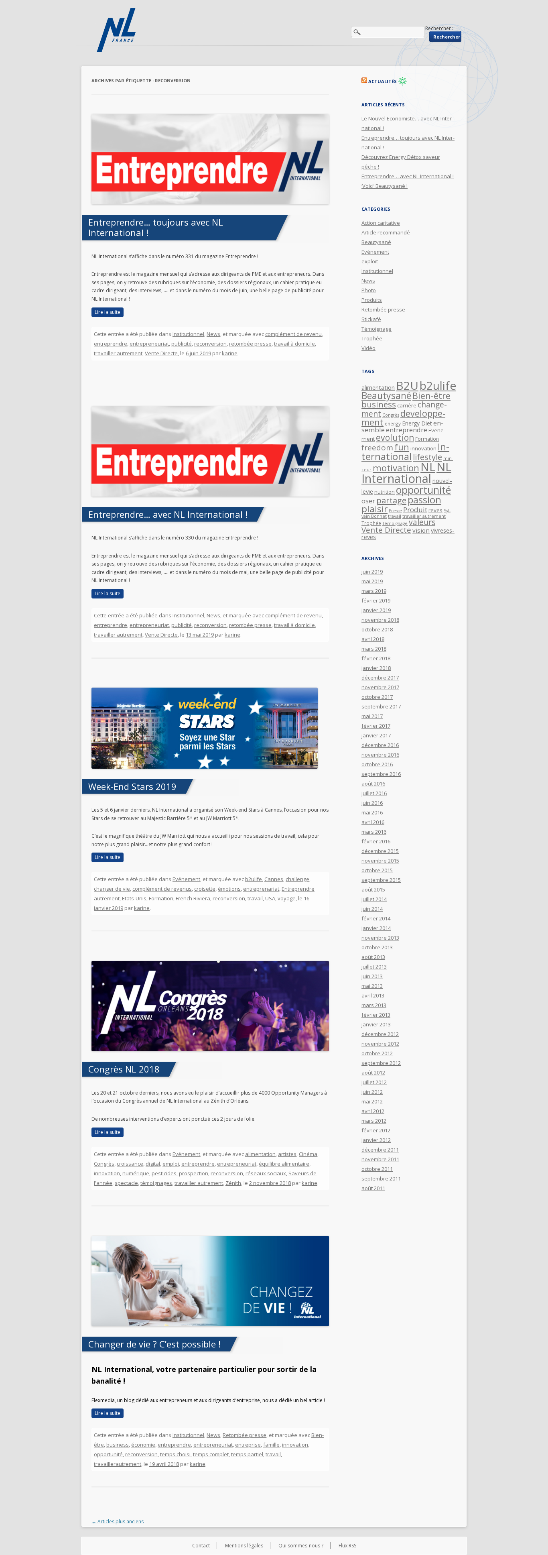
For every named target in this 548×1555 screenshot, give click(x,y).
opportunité (108, 1454)
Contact (201, 1545)
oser (368, 501)
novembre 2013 (380, 937)
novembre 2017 (380, 687)
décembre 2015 (380, 851)
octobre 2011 (377, 1168)
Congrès (104, 1163)
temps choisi (175, 1454)
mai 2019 (372, 581)
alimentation (260, 1154)
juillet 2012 (374, 1082)
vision (421, 530)
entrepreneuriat (149, 343)
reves (435, 510)
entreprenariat (261, 888)
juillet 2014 (374, 899)
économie (143, 1444)
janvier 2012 (376, 1140)
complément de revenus (162, 888)
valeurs (422, 522)
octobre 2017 (377, 696)
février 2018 (375, 658)
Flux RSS (347, 1545)
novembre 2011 (380, 1159)
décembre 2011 (380, 1149)
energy (393, 423)
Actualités (382, 81)
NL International (406, 472)
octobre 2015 (377, 870)
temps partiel (247, 1454)
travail (255, 898)
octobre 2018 (377, 629)
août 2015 (373, 889)
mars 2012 (373, 1120)
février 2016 (375, 841)
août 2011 (373, 1188)
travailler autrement (118, 353)
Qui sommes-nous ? (300, 1545)
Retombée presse (244, 1435)
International (405, 451)
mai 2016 (372, 812)
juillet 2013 (374, 966)
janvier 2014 (376, 928)
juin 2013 (372, 976)
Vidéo (368, 348)
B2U (407, 385)
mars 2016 (373, 831)
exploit (369, 261)
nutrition (384, 491)
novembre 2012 (380, 1043)
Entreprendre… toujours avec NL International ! (155, 227)
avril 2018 (372, 639)
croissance (130, 1163)
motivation (396, 468)
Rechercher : (439, 28)
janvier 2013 (376, 1024)
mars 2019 (373, 590)
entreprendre (110, 343)
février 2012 (375, 1130)
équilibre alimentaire (284, 1163)
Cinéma (308, 1154)
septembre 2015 (381, 879)
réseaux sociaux (266, 1173)
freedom (377, 447)
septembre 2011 (381, 1178)
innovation (107, 1173)
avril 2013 (372, 995)
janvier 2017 (376, 735)
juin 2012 (372, 1091)
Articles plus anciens (117, 1521)
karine (229, 353)
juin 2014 (372, 908)
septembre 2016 (381, 774)
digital (153, 1163)
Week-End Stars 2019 (132, 786)
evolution (395, 437)
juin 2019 (372, 571)
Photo (368, 290)
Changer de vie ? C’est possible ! (154, 1344)
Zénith (233, 1183)
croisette (204, 888)
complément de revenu (293, 334)
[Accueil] (117, 30)
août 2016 (373, 783)
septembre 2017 (381, 706)
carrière (406, 405)
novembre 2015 (380, 860)
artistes (287, 1154)
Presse (395, 510)
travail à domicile (294, 343)
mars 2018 (373, 648)
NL (427, 466)
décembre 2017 (380, 677)
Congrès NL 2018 (124, 1069)
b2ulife (253, 879)
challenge (297, 879)
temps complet (211, 1454)
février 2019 (375, 600)
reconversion (210, 343)
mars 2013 (373, 1005)
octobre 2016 (377, 764)
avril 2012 (372, 1111)
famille (271, 1444)
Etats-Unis (134, 898)
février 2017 (375, 725)
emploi (170, 1163)
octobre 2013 (377, 947)
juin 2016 (372, 802)
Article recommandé (385, 232)
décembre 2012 (380, 1034)
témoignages (156, 1183)
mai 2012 (372, 1101)
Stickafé (371, 319)
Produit (415, 509)
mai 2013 (372, 985)
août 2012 (373, 1072)
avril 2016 (372, 822)
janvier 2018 (376, 668)
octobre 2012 (377, 1053)
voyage (287, 898)
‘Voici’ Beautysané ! (384, 185)
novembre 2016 (380, 754)
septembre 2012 (381, 1063)
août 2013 (373, 957)
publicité (181, 343)
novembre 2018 (380, 619)
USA (270, 898)
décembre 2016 (380, 745)
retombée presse (250, 343)
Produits (371, 299)
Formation (161, 898)
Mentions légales (244, 1545)
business (117, 1444)
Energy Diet (417, 423)
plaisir (374, 509)
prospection (193, 1173)
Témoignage (376, 328)
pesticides (164, 1173)
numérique (135, 1173)
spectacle (126, 1183)
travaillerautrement (117, 1463)
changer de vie (112, 888)
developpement (403, 417)
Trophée (371, 338)
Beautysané (376, 242)
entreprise (248, 1444)
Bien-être (431, 395)
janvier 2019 (376, 610)
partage (391, 500)
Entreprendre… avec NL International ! (168, 514)
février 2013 (375, 1014)
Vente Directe (161, 353)
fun (401, 447)
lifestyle (427, 456)
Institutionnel (188, 334)
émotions (229, 888)
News (213, 334)
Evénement (186, 879)
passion (424, 499)
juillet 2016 (374, 793)
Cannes (273, 879)
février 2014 (375, 918)
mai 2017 (372, 716)
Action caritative (380, 222)
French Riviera (193, 898)
